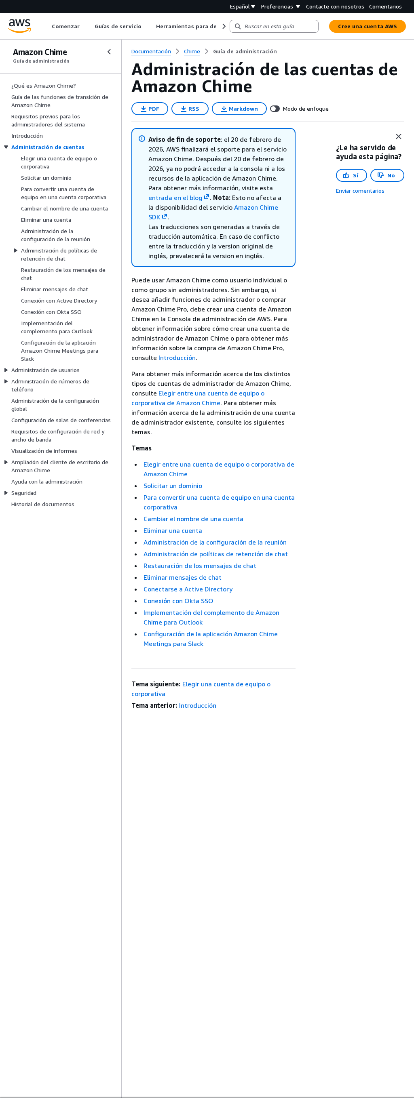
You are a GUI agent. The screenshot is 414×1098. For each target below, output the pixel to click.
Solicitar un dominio (173, 486)
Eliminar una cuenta (173, 530)
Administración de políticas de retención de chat (216, 554)
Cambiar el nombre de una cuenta (193, 519)
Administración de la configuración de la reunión (215, 542)
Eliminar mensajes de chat (183, 577)
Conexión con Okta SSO (178, 601)
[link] (245, 51)
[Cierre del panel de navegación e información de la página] (398, 136)
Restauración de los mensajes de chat (200, 566)
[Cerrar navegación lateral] (109, 51)
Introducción (177, 357)
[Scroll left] (46, 26)
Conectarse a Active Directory (188, 589)
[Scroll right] (223, 26)
